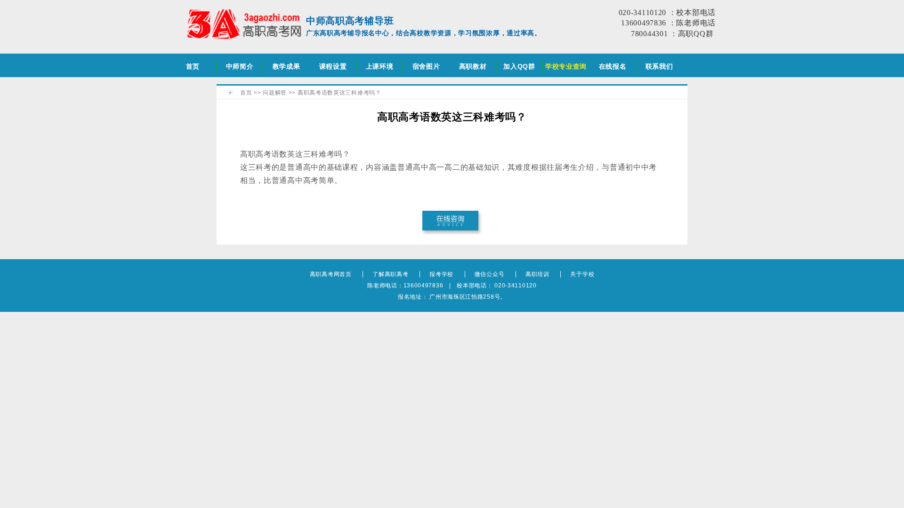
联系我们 (659, 66)
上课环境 (380, 66)
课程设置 (333, 66)
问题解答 (275, 92)
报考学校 (441, 274)
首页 (193, 66)
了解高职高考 (390, 274)
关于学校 (582, 274)
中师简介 (240, 66)
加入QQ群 (519, 66)
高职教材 (473, 66)
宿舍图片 (426, 66)
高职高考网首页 (331, 274)
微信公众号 (490, 274)
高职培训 (537, 274)
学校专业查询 (566, 66)
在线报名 (613, 66)
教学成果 (286, 66)
